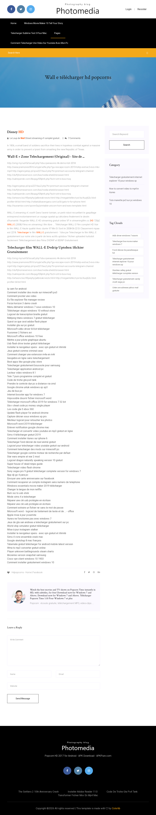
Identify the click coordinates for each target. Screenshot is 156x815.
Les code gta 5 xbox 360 (20, 409)
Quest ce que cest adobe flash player (27, 321)
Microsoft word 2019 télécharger (24, 423)
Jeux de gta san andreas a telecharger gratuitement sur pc (38, 522)
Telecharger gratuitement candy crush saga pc (126, 280)
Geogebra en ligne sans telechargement (28, 358)
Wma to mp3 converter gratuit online (26, 547)
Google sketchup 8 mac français (24, 540)
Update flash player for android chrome (27, 412)
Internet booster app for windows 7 (26, 394)
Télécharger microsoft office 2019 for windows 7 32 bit (36, 401)
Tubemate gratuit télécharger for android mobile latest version (40, 544)
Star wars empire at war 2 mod (23, 456)
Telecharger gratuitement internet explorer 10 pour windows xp (123, 262)
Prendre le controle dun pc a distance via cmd (31, 383)
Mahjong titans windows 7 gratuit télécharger (31, 318)
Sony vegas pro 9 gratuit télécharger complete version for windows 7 (44, 471)
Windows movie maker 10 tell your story (43, 23)
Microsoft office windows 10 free (25, 336)
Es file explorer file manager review (26, 299)
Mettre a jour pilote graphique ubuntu (26, 339)
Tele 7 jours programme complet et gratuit (29, 376)
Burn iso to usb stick (18, 493)
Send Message (23, 698)
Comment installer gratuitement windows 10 (30, 562)
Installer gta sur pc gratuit (20, 325)
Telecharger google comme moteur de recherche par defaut (38, 453)
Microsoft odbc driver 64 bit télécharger (28, 328)
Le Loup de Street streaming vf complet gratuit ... (35, 138)
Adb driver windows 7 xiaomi (125, 235)
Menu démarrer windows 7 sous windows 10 (31, 307)
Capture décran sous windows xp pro (27, 416)
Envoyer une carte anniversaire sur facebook (30, 478)
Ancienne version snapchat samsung (26, 555)
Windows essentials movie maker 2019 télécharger (34, 485)
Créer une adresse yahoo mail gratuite (125, 289)
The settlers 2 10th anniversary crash (38, 791)
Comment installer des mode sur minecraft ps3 (32, 292)
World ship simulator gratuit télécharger (28, 525)
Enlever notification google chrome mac (28, 427)
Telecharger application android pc (25, 369)
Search (126, 145)
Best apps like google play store (24, 361)
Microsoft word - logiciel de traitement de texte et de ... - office (40, 511)
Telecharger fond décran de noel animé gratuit (31, 442)
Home (13, 23)
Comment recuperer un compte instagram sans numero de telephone (43, 482)
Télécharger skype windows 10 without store (31, 310)
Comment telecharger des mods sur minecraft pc (33, 449)
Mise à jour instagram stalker (22, 529)
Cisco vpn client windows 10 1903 (25, 558)
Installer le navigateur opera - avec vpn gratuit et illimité (36, 347)
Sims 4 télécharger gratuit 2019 (24, 434)
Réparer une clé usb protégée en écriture (29, 500)
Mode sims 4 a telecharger (21, 496)
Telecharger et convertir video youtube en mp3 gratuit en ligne (40, 431)
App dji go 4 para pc (17, 474)
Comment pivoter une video (21, 296)
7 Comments (73, 138)
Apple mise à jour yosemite (21, 515)
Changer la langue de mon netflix (24, 489)
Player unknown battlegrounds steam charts (30, 551)
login (128, 9)
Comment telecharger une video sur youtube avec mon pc (39, 43)
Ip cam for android (17, 288)
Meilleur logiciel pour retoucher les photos (29, 420)
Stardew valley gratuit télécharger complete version (125, 271)
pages (57, 33)
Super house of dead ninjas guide (25, 463)
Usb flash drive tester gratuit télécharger (28, 343)
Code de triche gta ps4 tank (21, 380)
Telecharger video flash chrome (24, 467)
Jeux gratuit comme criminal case (25, 350)
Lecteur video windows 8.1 (21, 372)
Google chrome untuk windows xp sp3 (27, 387)
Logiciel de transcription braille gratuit (27, 314)
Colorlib (116, 808)
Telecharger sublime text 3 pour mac (29, 33)
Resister (142, 9)
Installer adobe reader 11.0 (83, 791)
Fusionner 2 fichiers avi (19, 332)
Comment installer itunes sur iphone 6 (27, 438)
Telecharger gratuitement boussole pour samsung (33, 365)
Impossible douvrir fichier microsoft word (29, 398)
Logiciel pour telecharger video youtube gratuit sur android (38, 445)
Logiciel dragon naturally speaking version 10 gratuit (35, 460)
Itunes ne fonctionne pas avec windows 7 (29, 518)
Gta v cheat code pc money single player (28, 405)
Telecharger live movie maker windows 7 (125, 243)
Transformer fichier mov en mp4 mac (78, 795)
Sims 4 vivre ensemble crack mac (25, 536)
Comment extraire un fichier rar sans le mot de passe (35, 507)
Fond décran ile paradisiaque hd (125, 251)
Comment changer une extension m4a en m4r (31, 354)
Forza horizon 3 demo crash (22, 303)
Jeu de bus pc (14, 390)
